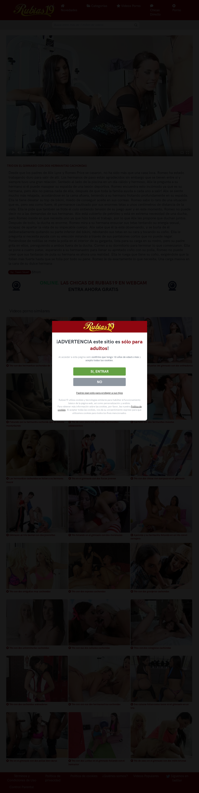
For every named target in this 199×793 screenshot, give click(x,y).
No (99, 382)
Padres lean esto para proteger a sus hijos (99, 392)
